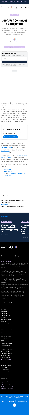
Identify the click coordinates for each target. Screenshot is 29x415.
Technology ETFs (6, 147)
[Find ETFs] (16, 7)
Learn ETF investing (5, 345)
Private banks (4, 367)
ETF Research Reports (6, 340)
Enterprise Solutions (5, 351)
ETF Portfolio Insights (6, 319)
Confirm (14, 405)
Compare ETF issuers (6, 315)
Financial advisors (5, 369)
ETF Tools (20, 7)
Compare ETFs (4, 313)
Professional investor (8, 401)
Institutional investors (6, 365)
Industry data (4, 321)
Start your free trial (10, 2)
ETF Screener (8, 169)
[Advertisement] (14, 82)
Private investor (22, 401)
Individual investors (5, 373)
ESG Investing (8, 171)
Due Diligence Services (6, 353)
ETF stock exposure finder (7, 323)
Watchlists (3, 317)
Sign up (15, 62)
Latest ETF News (5, 338)
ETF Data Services (5, 357)
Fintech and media (5, 371)
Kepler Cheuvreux (9, 278)
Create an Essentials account (7, 329)
